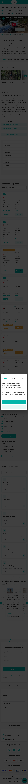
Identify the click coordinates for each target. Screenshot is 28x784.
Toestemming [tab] (5, 378)
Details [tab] (14, 378)
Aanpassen (13, 406)
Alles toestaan (14, 402)
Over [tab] (23, 378)
